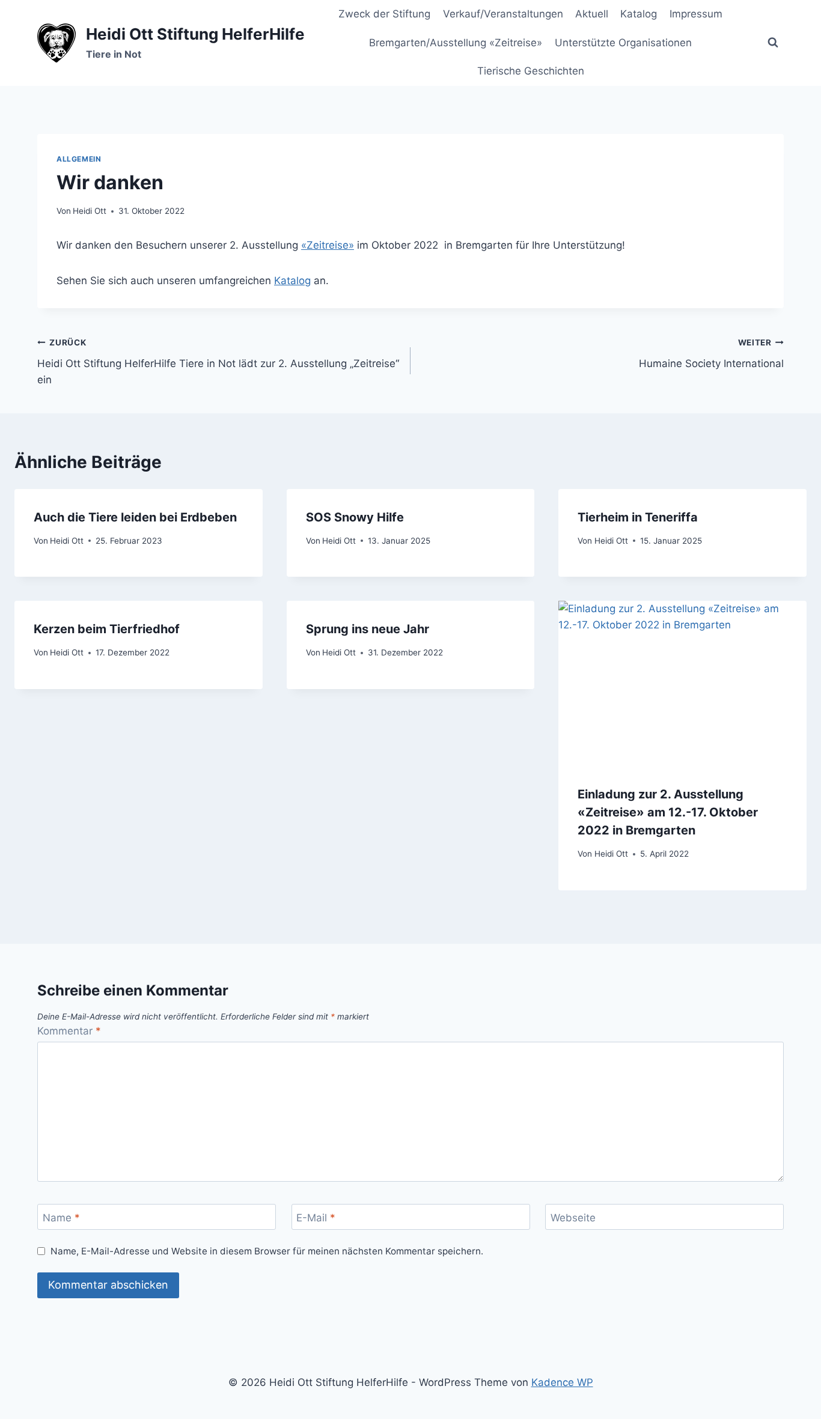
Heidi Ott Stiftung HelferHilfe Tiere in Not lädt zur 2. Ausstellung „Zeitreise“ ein (218, 362)
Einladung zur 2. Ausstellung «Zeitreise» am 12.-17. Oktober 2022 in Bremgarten (668, 812)
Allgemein (78, 158)
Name (61, 1217)
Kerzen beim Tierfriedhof (107, 629)
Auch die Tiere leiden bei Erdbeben (135, 517)
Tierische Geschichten (530, 71)
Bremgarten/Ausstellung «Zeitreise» (455, 43)
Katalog (638, 14)
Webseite (573, 1217)
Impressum (696, 14)
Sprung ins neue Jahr (367, 629)
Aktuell (591, 14)
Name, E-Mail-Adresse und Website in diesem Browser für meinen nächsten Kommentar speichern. (266, 1251)
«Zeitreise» (327, 245)
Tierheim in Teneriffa (638, 517)
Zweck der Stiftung (384, 14)
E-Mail (315, 1217)
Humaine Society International (711, 353)
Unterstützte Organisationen (623, 43)
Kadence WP (562, 1382)
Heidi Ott (89, 211)
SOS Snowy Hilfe (355, 517)
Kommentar (69, 1031)
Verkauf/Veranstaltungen (503, 14)
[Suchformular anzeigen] (773, 42)
